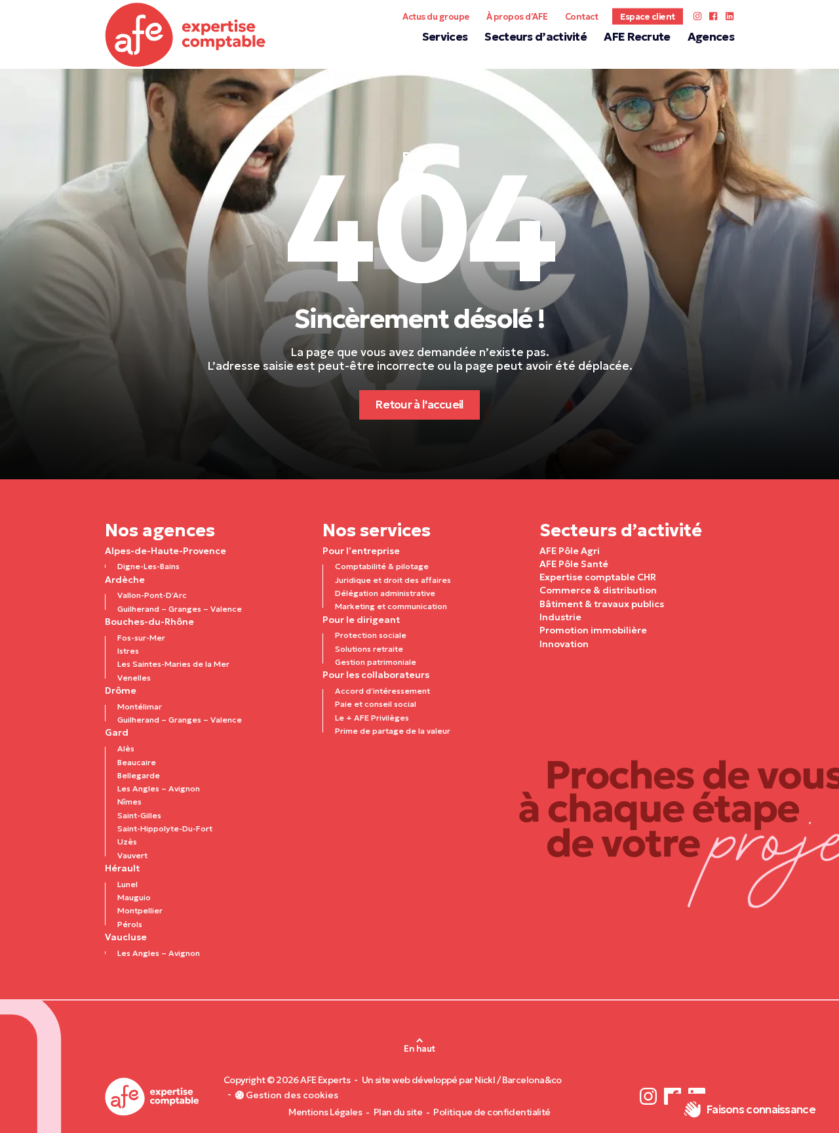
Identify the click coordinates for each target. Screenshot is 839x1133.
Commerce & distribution (598, 590)
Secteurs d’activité (535, 37)
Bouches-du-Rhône (149, 621)
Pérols (129, 924)
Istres (128, 651)
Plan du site (398, 1113)
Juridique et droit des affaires (393, 580)
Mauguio (134, 897)
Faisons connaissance (760, 1109)
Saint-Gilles (139, 815)
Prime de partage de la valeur (392, 731)
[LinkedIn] (729, 16)
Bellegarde (138, 775)
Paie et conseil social (375, 704)
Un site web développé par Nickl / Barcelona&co (462, 1080)
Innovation (564, 644)
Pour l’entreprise (361, 551)
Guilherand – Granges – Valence (179, 609)
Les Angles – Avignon (158, 788)
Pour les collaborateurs (375, 675)
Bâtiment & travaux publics (601, 604)
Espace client (647, 16)
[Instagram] (697, 16)
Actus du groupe (435, 16)
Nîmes (129, 801)
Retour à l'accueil (419, 404)
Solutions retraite (369, 649)
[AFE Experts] (185, 35)
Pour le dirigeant (361, 620)
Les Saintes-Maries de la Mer (173, 664)
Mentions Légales (325, 1113)
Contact (581, 16)
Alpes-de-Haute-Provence (165, 551)
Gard (116, 732)
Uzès (127, 841)
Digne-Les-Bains (148, 566)
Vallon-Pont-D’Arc (152, 595)
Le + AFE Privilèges (372, 718)
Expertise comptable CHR (597, 577)
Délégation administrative (385, 593)
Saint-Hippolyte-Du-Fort (164, 828)
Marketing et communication (391, 606)
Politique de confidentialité (491, 1113)
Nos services (376, 530)
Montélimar (139, 706)
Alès (125, 748)
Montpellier (140, 910)
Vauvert (132, 855)
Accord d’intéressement (382, 691)
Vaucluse (126, 937)
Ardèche (125, 580)
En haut (419, 1048)
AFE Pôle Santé (573, 564)
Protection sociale (370, 635)
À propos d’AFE (517, 16)
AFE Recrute (637, 37)
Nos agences (160, 530)
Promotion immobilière (593, 630)
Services (444, 37)
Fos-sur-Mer (141, 638)
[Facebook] (713, 16)
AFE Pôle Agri (569, 551)
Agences (711, 37)
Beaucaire (136, 762)
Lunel (127, 884)
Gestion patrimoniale (375, 662)
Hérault (122, 868)
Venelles (134, 678)
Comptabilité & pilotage (382, 566)
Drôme (120, 690)
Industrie (560, 617)
